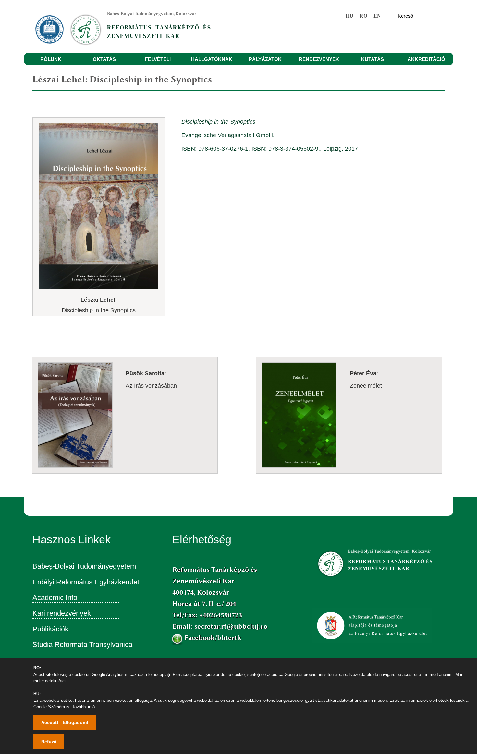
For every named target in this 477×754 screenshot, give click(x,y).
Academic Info (54, 598)
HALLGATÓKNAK (211, 59)
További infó (83, 706)
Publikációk (50, 629)
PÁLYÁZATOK (265, 59)
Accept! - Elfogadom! (64, 722)
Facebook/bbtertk (212, 637)
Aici (62, 680)
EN (377, 15)
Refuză (48, 741)
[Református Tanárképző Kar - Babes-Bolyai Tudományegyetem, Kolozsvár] (87, 26)
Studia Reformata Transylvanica (82, 645)
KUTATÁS (372, 59)
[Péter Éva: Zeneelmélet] (342, 363)
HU (349, 15)
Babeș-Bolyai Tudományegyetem (84, 566)
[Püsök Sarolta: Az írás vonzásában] (118, 363)
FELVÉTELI (158, 59)
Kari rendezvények (61, 613)
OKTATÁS (104, 59)
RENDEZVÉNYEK (319, 59)
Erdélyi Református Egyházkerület (85, 582)
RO (363, 15)
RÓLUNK (50, 59)
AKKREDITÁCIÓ (426, 59)
